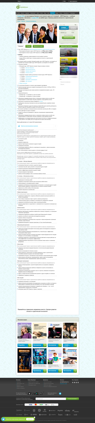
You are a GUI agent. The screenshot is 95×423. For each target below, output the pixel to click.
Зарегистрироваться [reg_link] (73, 1)
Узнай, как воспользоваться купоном (29, 126)
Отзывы (28, 46)
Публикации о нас (20, 383)
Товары (57, 13)
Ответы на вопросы (21, 388)
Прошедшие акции (32, 385)
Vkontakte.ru (74, 382)
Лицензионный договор (49, 383)
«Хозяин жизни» (29, 72)
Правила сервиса (20, 386)
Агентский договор (48, 381)
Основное (20, 46)
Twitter (76, 382)
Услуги (61, 13)
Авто (49, 13)
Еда (19, 13)
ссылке (41, 101)
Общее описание (23, 83)
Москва (19, 1)
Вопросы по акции (38, 46)
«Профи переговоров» (30, 71)
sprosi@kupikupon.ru (64, 382)
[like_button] (75, 25)
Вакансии (19, 385)
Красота (23, 13)
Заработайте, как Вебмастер (34, 383)
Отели (41, 13)
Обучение (52, 13)
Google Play (39, 394)
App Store (31, 394)
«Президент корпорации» (31, 79)
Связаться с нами (63, 383)
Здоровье (27, 13)
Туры (45, 13)
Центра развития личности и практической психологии (42, 49)
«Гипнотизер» (28, 78)
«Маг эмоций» (28, 81)
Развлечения (33, 13)
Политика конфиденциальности (50, 386)
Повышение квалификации (65, 81)
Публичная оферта (47, 385)
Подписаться (30, 419)
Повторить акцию (68, 37)
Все (16, 13)
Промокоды (73, 13)
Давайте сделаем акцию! (33, 381)
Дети (38, 13)
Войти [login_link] (64, 1)
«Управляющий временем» (31, 76)
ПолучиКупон (67, 13)
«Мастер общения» (29, 67)
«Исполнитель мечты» (30, 69)
